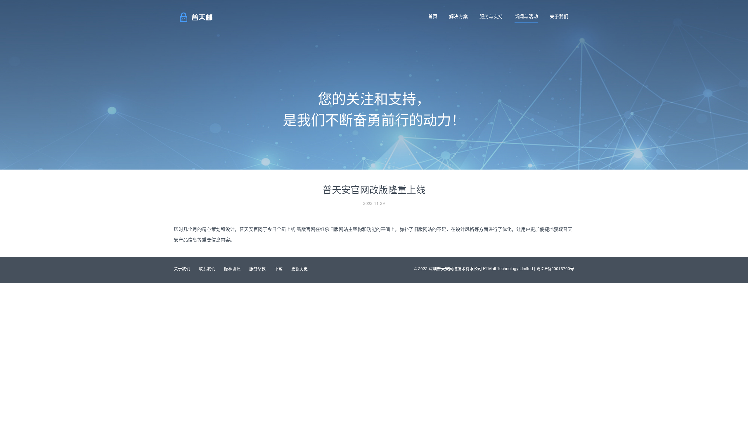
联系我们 (207, 268)
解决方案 (458, 16)
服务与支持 (491, 16)
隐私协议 (232, 268)
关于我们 (559, 16)
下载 (278, 268)
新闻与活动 (526, 16)
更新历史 (299, 268)
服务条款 (257, 268)
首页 (432, 16)
